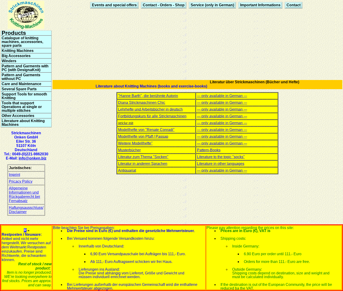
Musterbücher (129, 150)
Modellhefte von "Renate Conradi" (146, 130)
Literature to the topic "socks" (221, 157)
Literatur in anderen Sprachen (142, 164)
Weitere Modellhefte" (135, 143)
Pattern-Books (208, 150)
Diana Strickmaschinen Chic (141, 103)
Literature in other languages (220, 164)
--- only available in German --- (222, 96)
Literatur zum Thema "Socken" (143, 157)
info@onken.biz (32, 158)
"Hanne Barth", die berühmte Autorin (148, 96)
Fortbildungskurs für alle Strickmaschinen (152, 116)
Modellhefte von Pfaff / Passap (143, 136)
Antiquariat (127, 170)
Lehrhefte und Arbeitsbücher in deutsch (150, 109)
